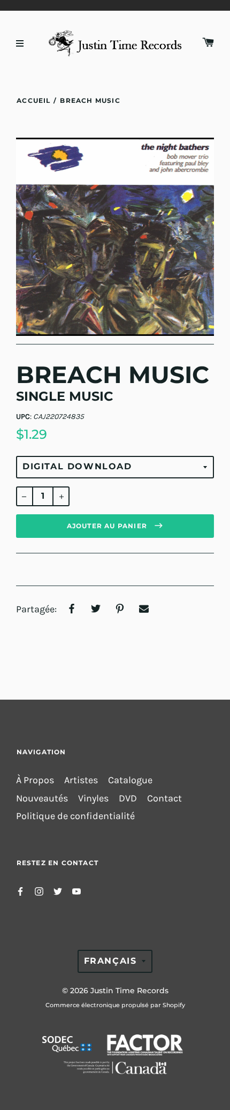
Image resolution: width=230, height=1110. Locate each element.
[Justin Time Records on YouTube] (76, 891)
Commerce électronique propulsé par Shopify (115, 1005)
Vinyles (93, 798)
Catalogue (130, 780)
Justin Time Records (129, 990)
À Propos (35, 780)
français (110, 961)
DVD (128, 798)
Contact (164, 798)
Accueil (33, 100)
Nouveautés (42, 798)
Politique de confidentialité (75, 816)
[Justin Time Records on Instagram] (39, 891)
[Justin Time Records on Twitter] (57, 891)
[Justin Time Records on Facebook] (20, 891)
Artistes (81, 780)
